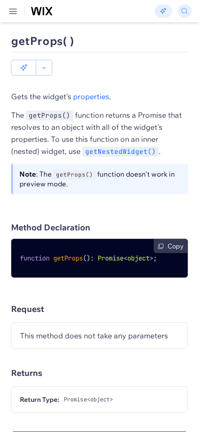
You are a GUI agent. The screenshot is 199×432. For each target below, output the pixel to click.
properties (91, 96)
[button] (24, 67)
